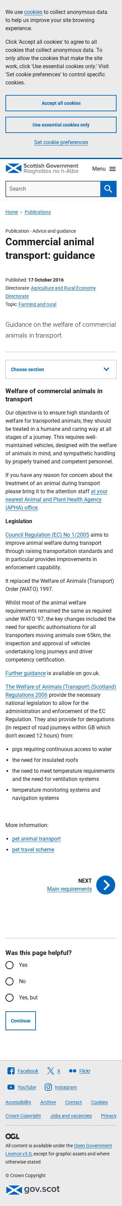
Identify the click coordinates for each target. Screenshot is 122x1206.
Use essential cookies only (61, 125)
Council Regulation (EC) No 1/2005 (47, 535)
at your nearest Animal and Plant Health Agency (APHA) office (56, 499)
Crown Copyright (23, 1115)
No (22, 981)
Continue (20, 1020)
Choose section (27, 369)
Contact (73, 1102)
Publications (38, 212)
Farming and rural (37, 304)
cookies (33, 12)
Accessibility (18, 1102)
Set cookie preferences (61, 142)
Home (11, 212)
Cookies (99, 1102)
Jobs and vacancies (71, 1115)
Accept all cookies (61, 103)
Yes (23, 965)
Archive (48, 1102)
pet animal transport (36, 839)
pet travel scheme (33, 849)
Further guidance (25, 673)
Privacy (109, 1115)
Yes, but (28, 997)
